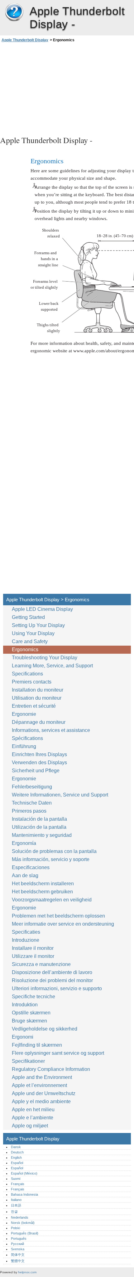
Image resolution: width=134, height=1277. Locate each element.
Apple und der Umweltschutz (44, 1093)
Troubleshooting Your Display (44, 657)
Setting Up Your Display (38, 625)
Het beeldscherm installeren (43, 883)
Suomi (15, 1178)
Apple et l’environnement (40, 1085)
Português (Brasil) (24, 1233)
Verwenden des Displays (40, 762)
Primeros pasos (29, 811)
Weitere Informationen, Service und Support (60, 794)
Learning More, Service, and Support (52, 665)
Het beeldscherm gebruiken (43, 891)
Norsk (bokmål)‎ (23, 1223)
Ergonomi (22, 1037)
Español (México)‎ (24, 1173)
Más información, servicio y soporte (50, 859)
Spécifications (27, 738)
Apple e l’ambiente (33, 1117)
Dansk (16, 1147)
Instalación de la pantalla (39, 819)
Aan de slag (25, 875)
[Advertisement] (67, 88)
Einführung (24, 746)
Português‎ (18, 1238)
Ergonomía (24, 843)
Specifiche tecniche (33, 996)
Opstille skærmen (31, 1012)
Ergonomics (25, 649)
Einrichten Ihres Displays (39, 754)
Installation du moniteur (37, 690)
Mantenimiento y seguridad (42, 835)
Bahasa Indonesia (24, 1194)
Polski (15, 1228)
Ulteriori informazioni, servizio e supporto (57, 988)
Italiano (16, 1200)
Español (17, 1163)
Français (17, 1184)
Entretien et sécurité (34, 706)
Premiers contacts (31, 681)
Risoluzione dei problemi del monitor (52, 980)
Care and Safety (30, 641)
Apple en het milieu (34, 1109)
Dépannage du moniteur (38, 722)
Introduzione (25, 940)
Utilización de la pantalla (40, 827)
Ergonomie (24, 714)
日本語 (16, 1205)
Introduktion (25, 1004)
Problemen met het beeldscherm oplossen (58, 915)
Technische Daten (32, 802)
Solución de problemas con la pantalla (54, 851)
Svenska (17, 1249)
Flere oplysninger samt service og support (58, 1053)
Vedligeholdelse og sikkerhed (45, 1028)
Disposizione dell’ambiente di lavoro (52, 972)
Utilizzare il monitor (33, 956)
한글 (14, 1211)
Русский (17, 1244)
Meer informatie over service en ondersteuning (63, 924)
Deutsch (17, 1152)
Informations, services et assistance (51, 730)
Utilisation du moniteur (37, 698)
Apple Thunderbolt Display (14, 12)
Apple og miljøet (30, 1125)
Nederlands (19, 1217)
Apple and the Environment (42, 1077)
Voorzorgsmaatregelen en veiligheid (52, 899)
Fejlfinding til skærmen (37, 1045)
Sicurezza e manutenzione (42, 964)
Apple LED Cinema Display (42, 609)
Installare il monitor (33, 948)
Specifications (27, 673)
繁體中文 (18, 1261)
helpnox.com (27, 1272)
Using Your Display (34, 633)
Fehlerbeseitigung (32, 786)
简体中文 (18, 1255)
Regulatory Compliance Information (51, 1069)
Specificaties (26, 932)
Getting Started (28, 617)
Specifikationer (28, 1061)
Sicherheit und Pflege (36, 770)
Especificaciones (31, 867)
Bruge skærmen (30, 1020)
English (16, 1157)
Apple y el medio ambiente (42, 1101)
